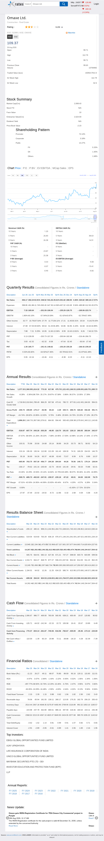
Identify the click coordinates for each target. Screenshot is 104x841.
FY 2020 (77, 791)
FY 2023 (39, 791)
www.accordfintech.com (14, 835)
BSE (16, 37)
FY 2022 (52, 791)
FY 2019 (90, 791)
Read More (13, 826)
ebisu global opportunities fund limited (29, 740)
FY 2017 (26, 794)
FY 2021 (64, 791)
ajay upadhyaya (15, 746)
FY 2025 (13, 791)
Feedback (101, 348)
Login (96, 4)
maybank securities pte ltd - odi (25, 762)
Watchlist (71, 33)
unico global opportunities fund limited (30, 756)
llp (8, 772)
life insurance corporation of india (27, 751)
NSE (10, 37)
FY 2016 (39, 794)
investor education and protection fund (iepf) (33, 767)
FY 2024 (26, 791)
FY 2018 (13, 794)
